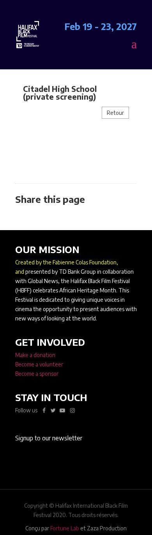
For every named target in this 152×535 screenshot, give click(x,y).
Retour (115, 112)
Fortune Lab (64, 528)
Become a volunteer (39, 364)
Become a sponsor (36, 373)
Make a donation (35, 355)
